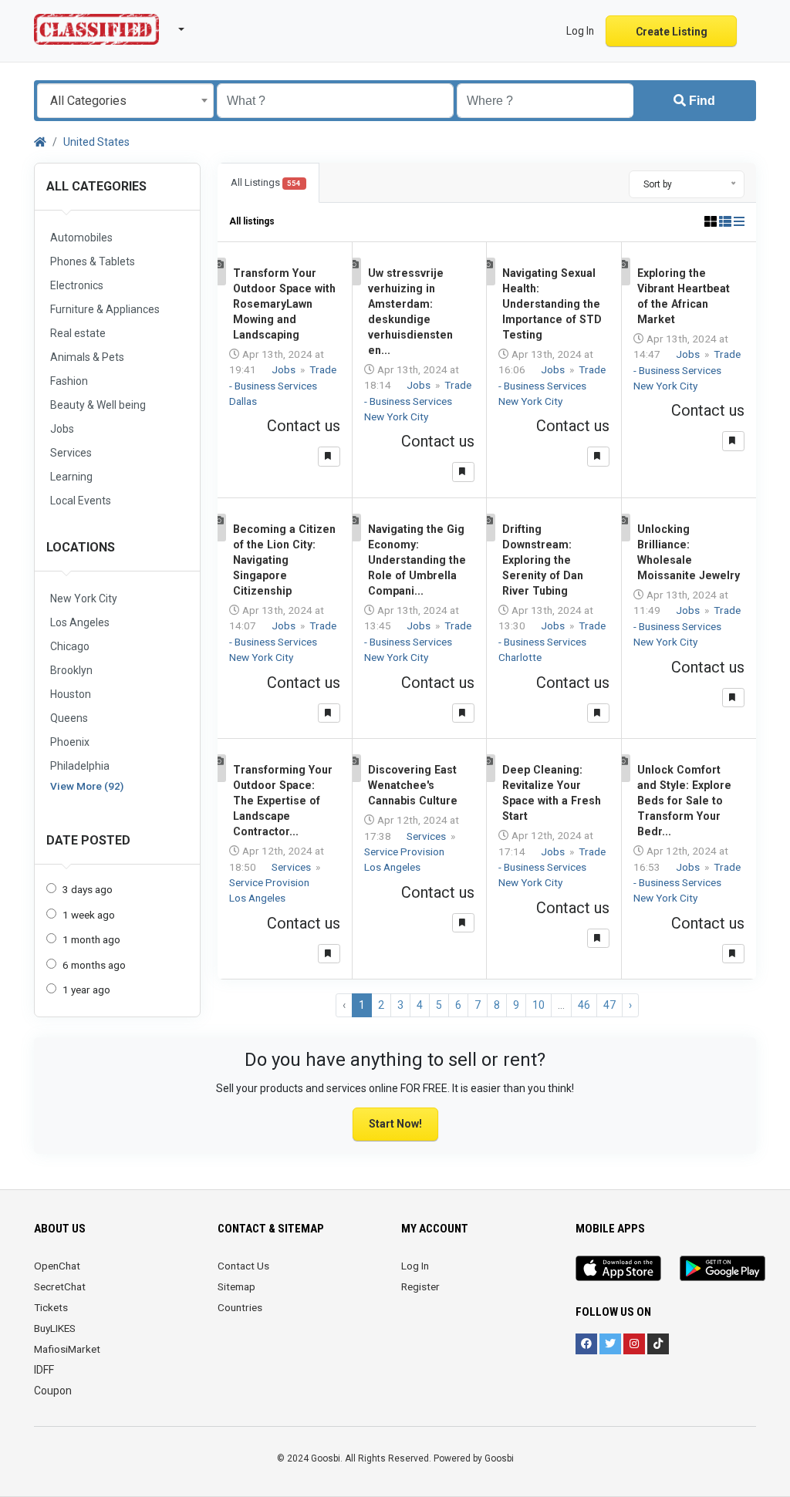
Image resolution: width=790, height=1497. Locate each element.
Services (292, 867)
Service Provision (270, 882)
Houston (70, 694)
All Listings (266, 182)
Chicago (69, 646)
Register (420, 1286)
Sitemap (236, 1286)
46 (584, 1005)
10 (538, 1005)
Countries (240, 1307)
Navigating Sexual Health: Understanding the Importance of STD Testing (552, 304)
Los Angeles (80, 622)
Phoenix (69, 742)
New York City (83, 598)
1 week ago (88, 915)
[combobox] (125, 100)
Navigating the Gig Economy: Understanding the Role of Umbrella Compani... (417, 560)
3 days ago (87, 889)
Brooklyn (71, 670)
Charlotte (520, 657)
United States (96, 142)
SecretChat (60, 1286)
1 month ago (91, 939)
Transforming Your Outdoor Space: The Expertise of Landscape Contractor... (283, 801)
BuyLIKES (55, 1328)
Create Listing (671, 31)
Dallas (243, 401)
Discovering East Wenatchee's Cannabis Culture (412, 785)
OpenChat (57, 1265)
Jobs (285, 369)
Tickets (51, 1307)
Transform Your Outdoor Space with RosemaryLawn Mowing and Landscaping (284, 304)
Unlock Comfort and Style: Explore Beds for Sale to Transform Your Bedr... (684, 801)
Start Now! (395, 1124)
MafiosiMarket (67, 1349)
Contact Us (243, 1265)
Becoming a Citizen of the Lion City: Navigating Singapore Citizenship (284, 560)
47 (609, 1005)
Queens (69, 718)
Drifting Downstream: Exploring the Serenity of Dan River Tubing (542, 560)
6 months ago (94, 965)
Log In (415, 1265)
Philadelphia (80, 766)
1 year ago (86, 989)
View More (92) (86, 786)
